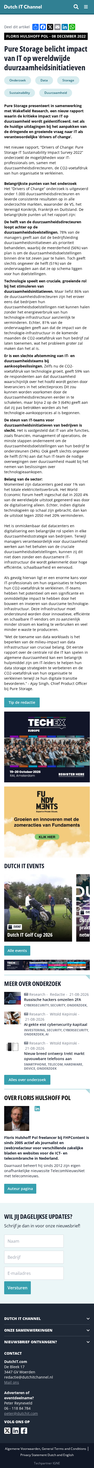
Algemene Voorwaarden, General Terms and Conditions (46, 1448)
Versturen (17, 1288)
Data (44, 80)
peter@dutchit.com (21, 1413)
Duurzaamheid (55, 93)
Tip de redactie (22, 702)
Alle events (17, 950)
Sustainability (19, 93)
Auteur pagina (20, 1188)
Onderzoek (17, 80)
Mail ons (11, 1382)
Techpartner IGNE (47, 1463)
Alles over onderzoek (27, 1079)
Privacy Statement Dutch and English (47, 1455)
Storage (68, 80)
